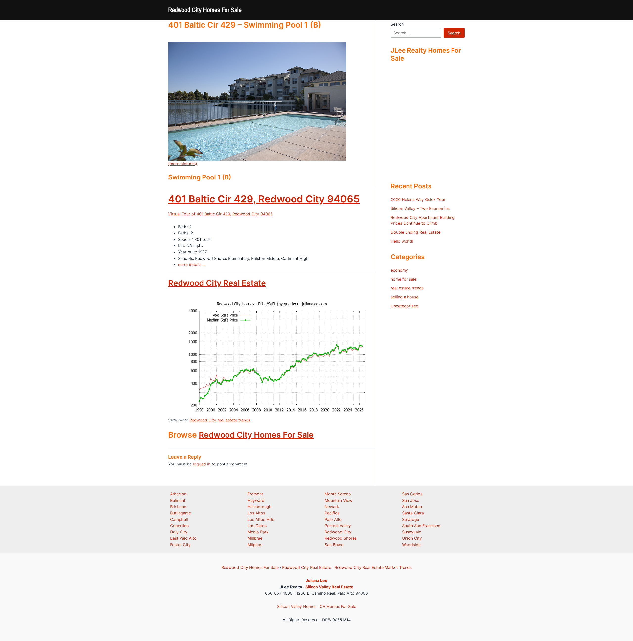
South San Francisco (421, 525)
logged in (201, 464)
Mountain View (338, 500)
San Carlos (412, 493)
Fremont (255, 493)
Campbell (179, 519)
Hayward (256, 500)
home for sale (403, 279)
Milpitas (255, 544)
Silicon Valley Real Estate (329, 586)
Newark (332, 506)
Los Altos (256, 512)
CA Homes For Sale (338, 606)
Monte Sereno (338, 493)
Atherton (178, 493)
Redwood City (338, 532)
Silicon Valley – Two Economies (420, 208)
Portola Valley (338, 525)
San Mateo (412, 506)
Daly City (178, 532)
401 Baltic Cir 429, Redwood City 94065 (264, 199)
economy (399, 270)
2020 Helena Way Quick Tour (418, 199)
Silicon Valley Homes (296, 606)
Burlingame (180, 512)
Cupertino (179, 525)
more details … (192, 264)
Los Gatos (257, 525)
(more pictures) (182, 163)
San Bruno (334, 544)
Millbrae (255, 538)
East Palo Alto (183, 538)
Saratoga (410, 519)
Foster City (180, 544)
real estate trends (407, 288)
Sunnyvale (411, 532)
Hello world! (402, 241)
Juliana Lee (316, 580)
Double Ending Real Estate (415, 232)
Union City (412, 538)
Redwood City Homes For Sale (205, 9)
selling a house (404, 296)
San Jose (410, 500)
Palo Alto (333, 519)
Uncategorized (404, 305)
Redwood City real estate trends (219, 420)
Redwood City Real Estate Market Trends (373, 567)
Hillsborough (259, 506)
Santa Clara (413, 512)
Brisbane (178, 506)
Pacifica (332, 512)
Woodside (411, 544)
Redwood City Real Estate (217, 283)
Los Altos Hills (261, 519)
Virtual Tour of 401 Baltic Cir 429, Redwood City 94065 (220, 213)
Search (397, 24)
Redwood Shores (341, 538)
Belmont (177, 500)
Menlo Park (258, 532)
